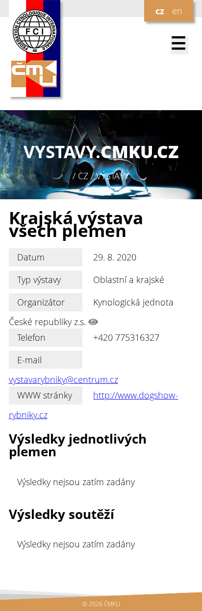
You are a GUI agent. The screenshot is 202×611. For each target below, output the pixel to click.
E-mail (29, 360)
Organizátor (41, 302)
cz (159, 11)
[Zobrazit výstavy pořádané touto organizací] (93, 322)
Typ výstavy (39, 279)
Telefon (31, 337)
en (177, 11)
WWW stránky (44, 395)
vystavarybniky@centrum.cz (63, 379)
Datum (31, 257)
